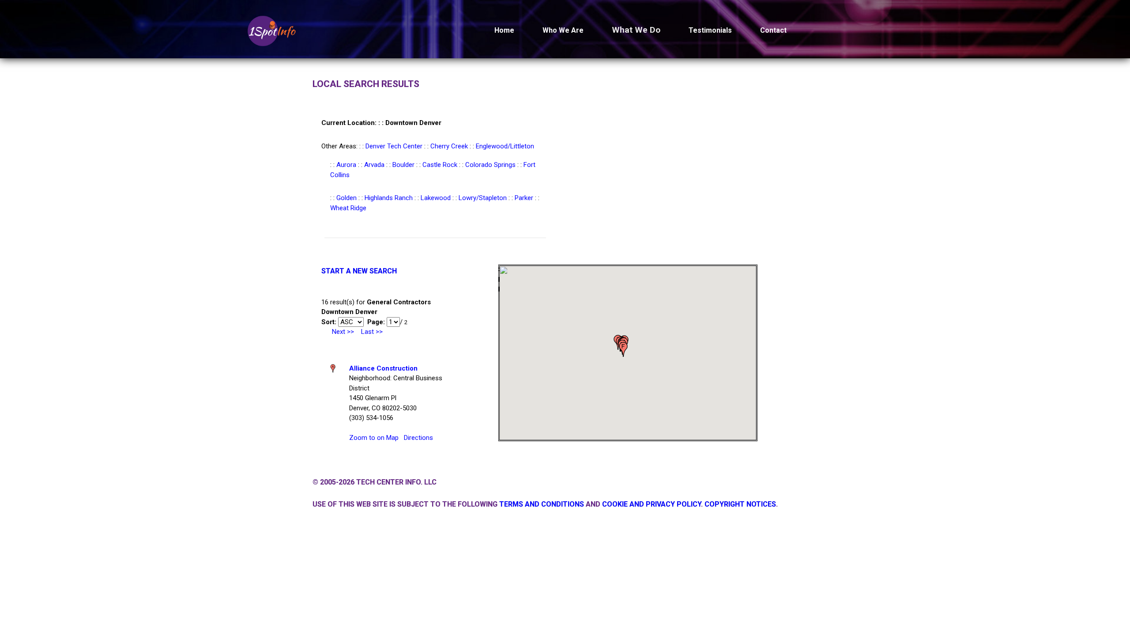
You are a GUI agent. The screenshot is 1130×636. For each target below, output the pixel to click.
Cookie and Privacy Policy (651, 504)
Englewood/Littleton (505, 146)
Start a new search (359, 271)
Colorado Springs (490, 165)
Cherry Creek (449, 146)
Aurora (346, 165)
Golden (346, 198)
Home (504, 30)
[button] (623, 349)
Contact (773, 30)
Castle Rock (439, 165)
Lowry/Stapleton (483, 198)
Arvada (374, 165)
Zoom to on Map (374, 438)
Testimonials (710, 30)
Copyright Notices (740, 504)
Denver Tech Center (393, 146)
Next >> (343, 332)
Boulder (403, 165)
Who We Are (563, 30)
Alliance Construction (383, 368)
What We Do (636, 30)
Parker (524, 198)
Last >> (372, 332)
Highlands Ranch (389, 198)
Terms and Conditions (541, 504)
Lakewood (436, 198)
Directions (418, 438)
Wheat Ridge (348, 208)
